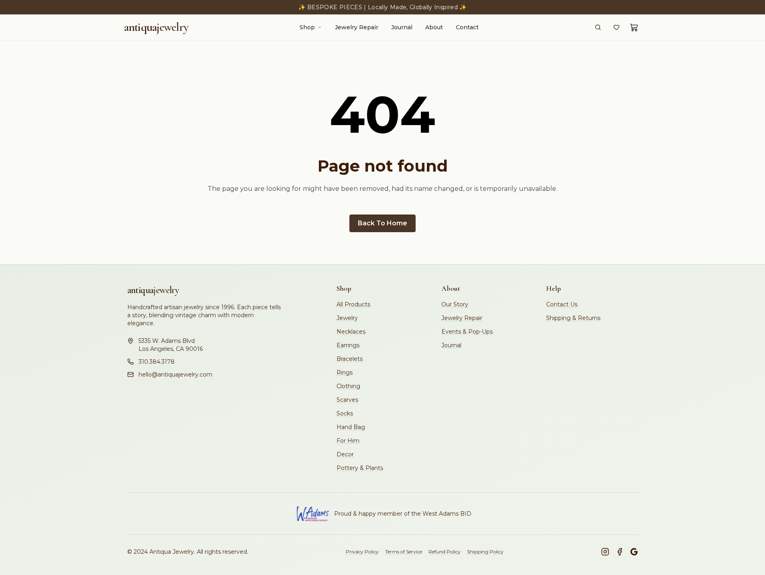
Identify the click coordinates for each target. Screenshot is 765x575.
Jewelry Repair (356, 27)
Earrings (348, 345)
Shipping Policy (485, 552)
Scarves (347, 399)
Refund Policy (444, 552)
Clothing (348, 386)
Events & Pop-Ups (467, 331)
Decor (345, 454)
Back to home (382, 223)
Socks (345, 413)
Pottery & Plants (360, 468)
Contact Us (561, 304)
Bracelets (350, 358)
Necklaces (351, 331)
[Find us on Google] (634, 552)
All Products (353, 304)
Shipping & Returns (573, 318)
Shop (307, 27)
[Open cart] (634, 27)
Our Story (454, 304)
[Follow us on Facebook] (620, 552)
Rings (345, 372)
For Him (348, 440)
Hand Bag (351, 427)
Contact (467, 27)
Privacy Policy (362, 552)
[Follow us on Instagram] (605, 552)
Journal (401, 27)
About (434, 27)
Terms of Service (403, 552)
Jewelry (347, 318)
